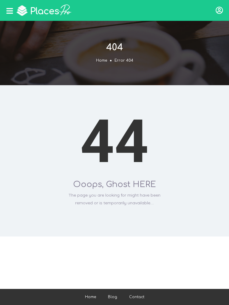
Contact (136, 297)
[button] (219, 10)
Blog (112, 297)
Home (101, 60)
